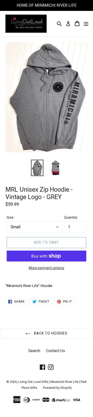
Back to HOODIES (50, 333)
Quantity (70, 217)
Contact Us (55, 350)
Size (10, 217)
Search (34, 350)
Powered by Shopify (57, 388)
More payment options (46, 268)
